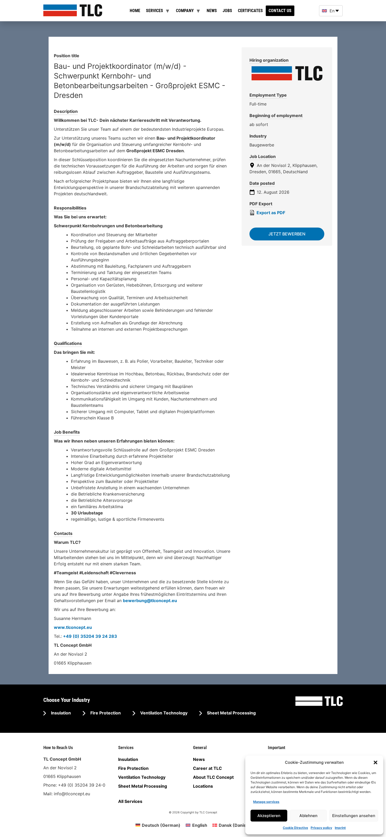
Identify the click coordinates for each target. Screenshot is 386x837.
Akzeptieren (268, 815)
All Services (130, 801)
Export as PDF (270, 212)
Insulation (60, 712)
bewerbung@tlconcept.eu (150, 600)
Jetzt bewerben (286, 233)
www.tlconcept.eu (73, 627)
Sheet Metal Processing (231, 712)
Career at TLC (207, 768)
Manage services (266, 802)
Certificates (250, 10)
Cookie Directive (295, 828)
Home (135, 10)
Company (185, 10)
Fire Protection (105, 712)
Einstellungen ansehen (353, 815)
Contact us (280, 10)
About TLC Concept (213, 777)
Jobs (227, 10)
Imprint (340, 828)
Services (154, 10)
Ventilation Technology (163, 712)
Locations (203, 786)
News (212, 10)
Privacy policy (321, 828)
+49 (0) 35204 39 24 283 (90, 636)
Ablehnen (308, 815)
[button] (375, 762)
